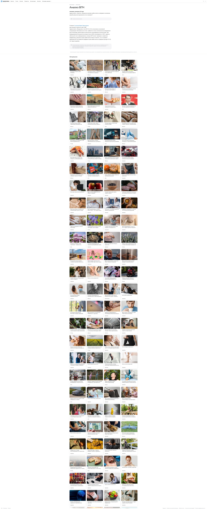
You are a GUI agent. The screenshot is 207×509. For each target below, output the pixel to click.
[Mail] (1, 1)
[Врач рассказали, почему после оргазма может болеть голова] (78, 206)
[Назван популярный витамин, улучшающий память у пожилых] (129, 412)
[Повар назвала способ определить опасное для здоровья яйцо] (112, 102)
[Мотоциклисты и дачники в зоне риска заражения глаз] (78, 137)
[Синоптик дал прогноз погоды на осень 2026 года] (112, 68)
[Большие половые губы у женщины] (78, 68)
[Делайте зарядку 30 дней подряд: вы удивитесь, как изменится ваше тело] (95, 378)
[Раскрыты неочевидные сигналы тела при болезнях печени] (129, 85)
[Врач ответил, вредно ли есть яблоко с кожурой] (95, 188)
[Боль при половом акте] (129, 292)
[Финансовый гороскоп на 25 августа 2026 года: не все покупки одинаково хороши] (95, 257)
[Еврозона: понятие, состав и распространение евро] (95, 429)
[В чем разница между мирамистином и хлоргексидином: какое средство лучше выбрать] (78, 292)
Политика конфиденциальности (200, 508)
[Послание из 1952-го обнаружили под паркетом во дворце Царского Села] (95, 68)
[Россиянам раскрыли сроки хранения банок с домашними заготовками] (78, 481)
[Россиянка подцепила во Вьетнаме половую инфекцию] (78, 309)
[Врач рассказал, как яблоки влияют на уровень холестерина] (95, 85)
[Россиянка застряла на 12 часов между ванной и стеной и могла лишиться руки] (129, 378)
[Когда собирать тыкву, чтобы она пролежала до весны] (112, 171)
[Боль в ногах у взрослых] (129, 360)
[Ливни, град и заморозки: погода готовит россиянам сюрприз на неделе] (129, 240)
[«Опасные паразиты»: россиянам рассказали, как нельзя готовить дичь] (129, 188)
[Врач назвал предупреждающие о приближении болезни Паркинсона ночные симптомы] (112, 395)
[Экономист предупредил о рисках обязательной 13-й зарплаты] (112, 274)
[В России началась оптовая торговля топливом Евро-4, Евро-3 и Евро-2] (95, 171)
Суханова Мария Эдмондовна (81, 25)
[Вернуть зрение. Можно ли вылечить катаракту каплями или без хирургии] (78, 343)
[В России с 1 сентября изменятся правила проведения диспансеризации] (112, 206)
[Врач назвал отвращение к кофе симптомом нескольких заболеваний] (129, 309)
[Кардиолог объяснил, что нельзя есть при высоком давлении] (129, 206)
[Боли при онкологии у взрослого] (78, 188)
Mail (1, 508)
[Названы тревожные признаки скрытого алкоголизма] (129, 326)
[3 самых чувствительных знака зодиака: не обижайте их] (112, 223)
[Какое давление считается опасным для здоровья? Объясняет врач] (78, 85)
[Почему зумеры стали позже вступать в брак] (112, 119)
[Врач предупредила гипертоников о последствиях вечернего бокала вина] (129, 395)
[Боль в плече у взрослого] (112, 481)
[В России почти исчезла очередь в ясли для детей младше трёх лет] (95, 326)
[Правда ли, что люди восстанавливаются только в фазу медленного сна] (78, 446)
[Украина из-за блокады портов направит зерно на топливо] (78, 171)
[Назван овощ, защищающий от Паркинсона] (112, 498)
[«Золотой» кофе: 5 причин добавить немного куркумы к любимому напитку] (95, 446)
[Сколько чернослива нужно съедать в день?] (112, 188)
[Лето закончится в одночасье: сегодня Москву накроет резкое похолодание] (95, 154)
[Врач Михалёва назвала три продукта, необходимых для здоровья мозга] (78, 154)
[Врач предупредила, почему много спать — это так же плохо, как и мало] (95, 206)
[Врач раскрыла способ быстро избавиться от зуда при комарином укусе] (95, 309)
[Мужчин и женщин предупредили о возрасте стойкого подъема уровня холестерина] (78, 360)
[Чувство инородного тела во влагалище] (78, 223)
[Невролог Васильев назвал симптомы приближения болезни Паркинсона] (129, 446)
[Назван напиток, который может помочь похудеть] (78, 274)
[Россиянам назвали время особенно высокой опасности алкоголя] (78, 257)
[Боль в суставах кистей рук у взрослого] (112, 240)
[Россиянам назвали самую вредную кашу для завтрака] (129, 154)
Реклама (9, 508)
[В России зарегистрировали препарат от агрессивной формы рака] (129, 137)
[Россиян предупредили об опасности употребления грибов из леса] (95, 240)
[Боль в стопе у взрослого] (95, 274)
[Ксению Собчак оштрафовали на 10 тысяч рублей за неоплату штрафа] (129, 102)
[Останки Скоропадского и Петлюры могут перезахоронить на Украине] (95, 292)
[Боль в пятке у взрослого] (78, 429)
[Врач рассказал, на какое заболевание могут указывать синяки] (95, 137)
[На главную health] (5, 1)
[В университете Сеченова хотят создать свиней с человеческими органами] (129, 119)
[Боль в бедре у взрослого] (129, 343)
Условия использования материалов (172, 508)
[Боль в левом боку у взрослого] (95, 395)
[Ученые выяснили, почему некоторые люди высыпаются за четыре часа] (112, 360)
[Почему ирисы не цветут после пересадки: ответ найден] (95, 223)
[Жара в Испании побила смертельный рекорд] (112, 378)
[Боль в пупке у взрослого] (95, 360)
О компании (5, 508)
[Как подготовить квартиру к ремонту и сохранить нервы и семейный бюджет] (95, 412)
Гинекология (78, 4)
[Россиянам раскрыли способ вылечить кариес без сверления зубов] (112, 464)
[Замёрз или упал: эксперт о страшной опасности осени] (129, 274)
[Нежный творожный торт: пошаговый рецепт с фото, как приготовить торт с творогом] (95, 464)
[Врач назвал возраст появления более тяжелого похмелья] (112, 257)
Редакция (164, 508)
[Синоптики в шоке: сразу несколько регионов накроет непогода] (95, 119)
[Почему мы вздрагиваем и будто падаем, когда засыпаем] (129, 498)
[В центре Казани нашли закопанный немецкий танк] (78, 119)
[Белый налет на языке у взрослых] (129, 464)
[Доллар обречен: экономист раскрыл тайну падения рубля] (112, 326)
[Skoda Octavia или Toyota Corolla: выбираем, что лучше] (78, 395)
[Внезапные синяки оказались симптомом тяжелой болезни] (78, 102)
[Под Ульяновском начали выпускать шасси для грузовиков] (112, 137)
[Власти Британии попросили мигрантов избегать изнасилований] (95, 102)
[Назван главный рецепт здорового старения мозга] (78, 498)
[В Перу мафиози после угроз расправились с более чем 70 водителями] (78, 378)
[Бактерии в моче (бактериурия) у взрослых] (95, 498)
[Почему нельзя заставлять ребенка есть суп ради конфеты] (129, 68)
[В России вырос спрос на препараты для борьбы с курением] (112, 85)
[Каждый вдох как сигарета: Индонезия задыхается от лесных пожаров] (78, 464)
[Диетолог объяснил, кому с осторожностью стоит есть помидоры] (129, 481)
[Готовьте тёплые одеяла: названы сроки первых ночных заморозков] (78, 326)
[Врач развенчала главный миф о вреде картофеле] (112, 429)
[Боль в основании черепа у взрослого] (112, 446)
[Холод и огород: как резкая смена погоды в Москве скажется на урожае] (95, 343)
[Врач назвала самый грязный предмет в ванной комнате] (129, 257)
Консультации (72, 4)
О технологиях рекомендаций (189, 508)
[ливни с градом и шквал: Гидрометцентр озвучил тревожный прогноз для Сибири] (112, 412)
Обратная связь (181, 508)
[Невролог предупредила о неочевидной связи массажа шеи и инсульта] (112, 309)
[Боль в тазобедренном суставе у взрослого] (129, 171)
